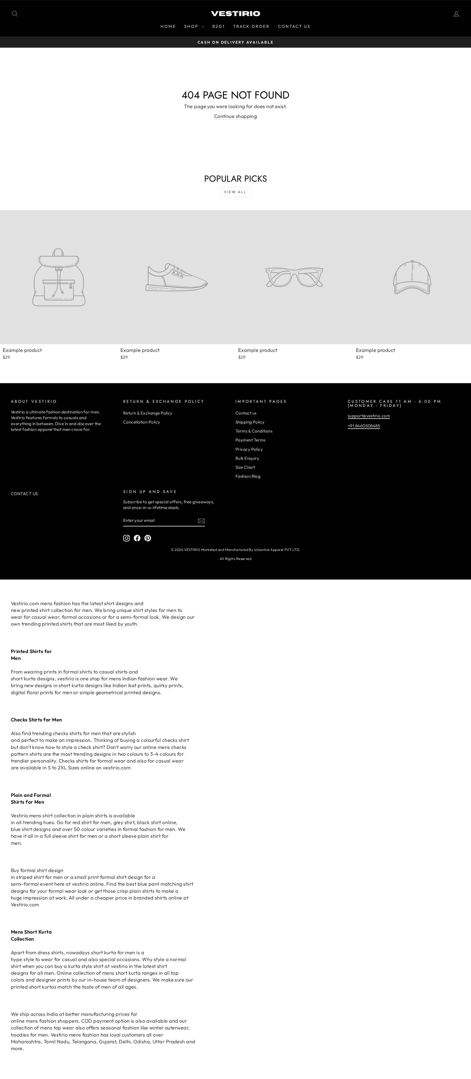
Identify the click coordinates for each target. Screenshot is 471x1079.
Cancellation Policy (141, 422)
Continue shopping (235, 116)
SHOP (192, 26)
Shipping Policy (250, 422)
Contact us (245, 413)
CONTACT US (294, 26)
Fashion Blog (247, 476)
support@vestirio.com (369, 415)
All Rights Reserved (236, 558)
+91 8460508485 (364, 425)
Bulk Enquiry (247, 458)
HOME (168, 26)
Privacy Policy (249, 449)
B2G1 (218, 26)
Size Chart (245, 467)
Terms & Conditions (253, 431)
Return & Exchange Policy (148, 413)
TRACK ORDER (251, 26)
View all (235, 192)
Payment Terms (250, 440)
